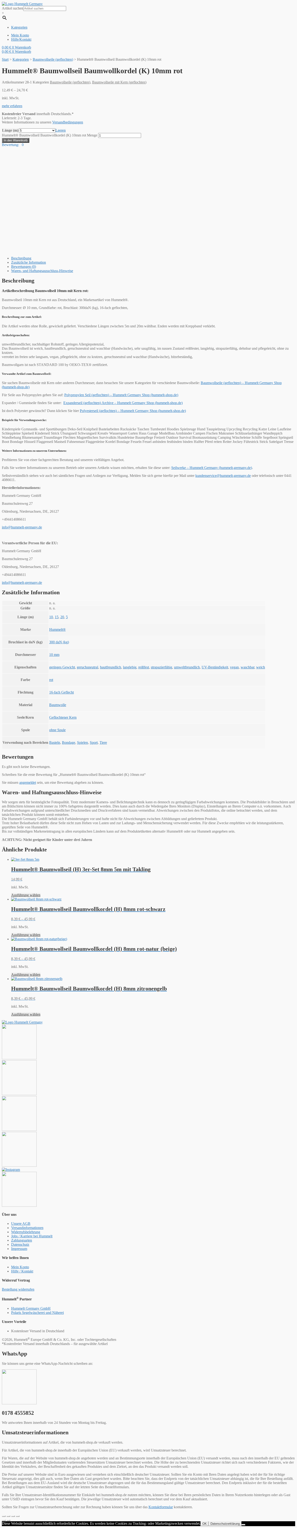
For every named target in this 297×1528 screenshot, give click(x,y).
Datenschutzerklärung (225, 1523)
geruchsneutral (87, 667)
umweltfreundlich (187, 667)
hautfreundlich (110, 667)
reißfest (143, 667)
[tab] (153, 258)
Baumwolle (57, 705)
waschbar (247, 667)
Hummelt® (57, 629)
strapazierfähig (161, 667)
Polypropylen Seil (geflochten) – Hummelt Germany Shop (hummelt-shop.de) (121, 395)
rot (51, 680)
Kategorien (21, 59)
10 (51, 617)
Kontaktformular (160, 1507)
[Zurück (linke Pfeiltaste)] (4, 1520)
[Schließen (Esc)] (4, 1516)
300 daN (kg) (59, 642)
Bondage (68, 742)
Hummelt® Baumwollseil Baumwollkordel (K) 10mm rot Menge (49, 135)
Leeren (60, 130)
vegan (234, 667)
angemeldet (27, 782)
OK (204, 1523)
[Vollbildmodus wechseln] (13, 1516)
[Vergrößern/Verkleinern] (17, 1516)
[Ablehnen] (243, 1524)
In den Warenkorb (15, 140)
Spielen (82, 742)
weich (260, 667)
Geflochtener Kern (63, 717)
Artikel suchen (12, 8)
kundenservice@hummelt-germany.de (223, 476)
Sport (94, 742)
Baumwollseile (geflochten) (53, 59)
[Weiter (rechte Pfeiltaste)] (8, 1520)
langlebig (129, 667)
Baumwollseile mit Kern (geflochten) (119, 82)
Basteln (54, 742)
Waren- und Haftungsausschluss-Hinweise (42, 271)
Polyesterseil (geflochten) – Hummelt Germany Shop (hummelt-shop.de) (133, 411)
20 (62, 617)
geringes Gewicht (62, 667)
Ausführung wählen (25, 895)
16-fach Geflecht (61, 692)
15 (56, 617)
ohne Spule (57, 730)
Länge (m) (10, 130)
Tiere (103, 742)
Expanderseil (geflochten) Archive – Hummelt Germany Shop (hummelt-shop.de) (123, 403)
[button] (12, 106)
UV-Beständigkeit (215, 667)
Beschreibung (21, 258)
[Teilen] (8, 1516)
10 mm (54, 655)
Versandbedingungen (67, 122)
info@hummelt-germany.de (22, 527)
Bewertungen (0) (23, 267)
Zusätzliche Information (28, 262)
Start (5, 59)
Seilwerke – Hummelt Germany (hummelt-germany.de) (211, 468)
